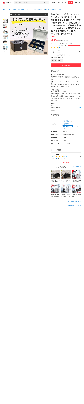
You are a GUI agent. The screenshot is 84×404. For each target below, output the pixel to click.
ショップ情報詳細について (72, 205)
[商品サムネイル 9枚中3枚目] (5, 31)
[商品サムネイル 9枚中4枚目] (5, 37)
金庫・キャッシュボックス (51, 9)
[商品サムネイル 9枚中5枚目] (5, 42)
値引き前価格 (58, 37)
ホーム (4, 9)
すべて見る (76, 167)
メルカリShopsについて (73, 201)
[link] (77, 166)
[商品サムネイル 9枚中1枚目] (5, 21)
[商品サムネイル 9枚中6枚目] (5, 47)
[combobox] (31, 2)
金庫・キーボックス (38, 9)
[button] (44, 2)
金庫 (60, 9)
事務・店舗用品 (21, 9)
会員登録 (60, 2)
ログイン (54, 2)
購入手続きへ (66, 65)
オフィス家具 (29, 9)
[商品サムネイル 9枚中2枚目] (5, 26)
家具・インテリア (12, 9)
